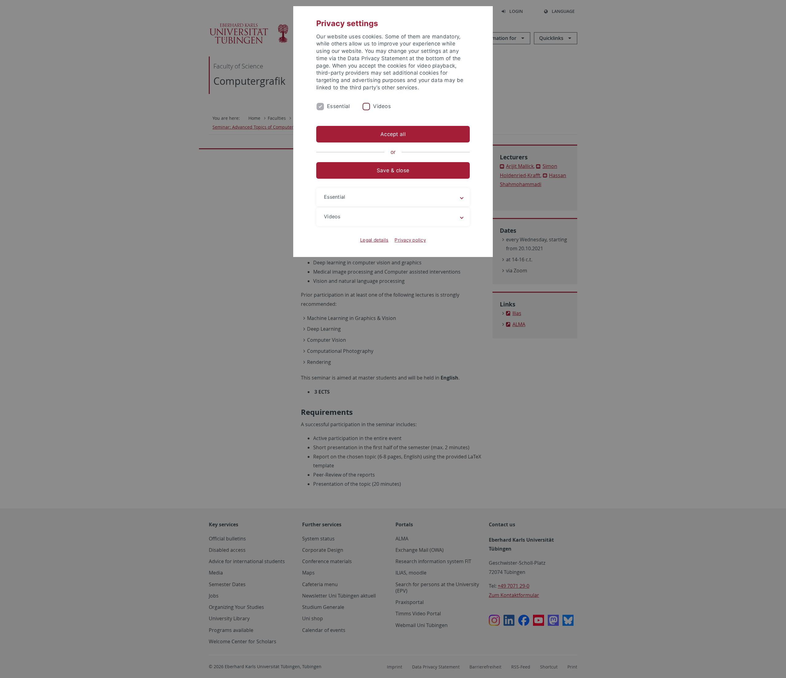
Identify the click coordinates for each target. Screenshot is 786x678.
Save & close (393, 170)
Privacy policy (410, 240)
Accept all (393, 134)
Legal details (374, 240)
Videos (382, 106)
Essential (338, 106)
